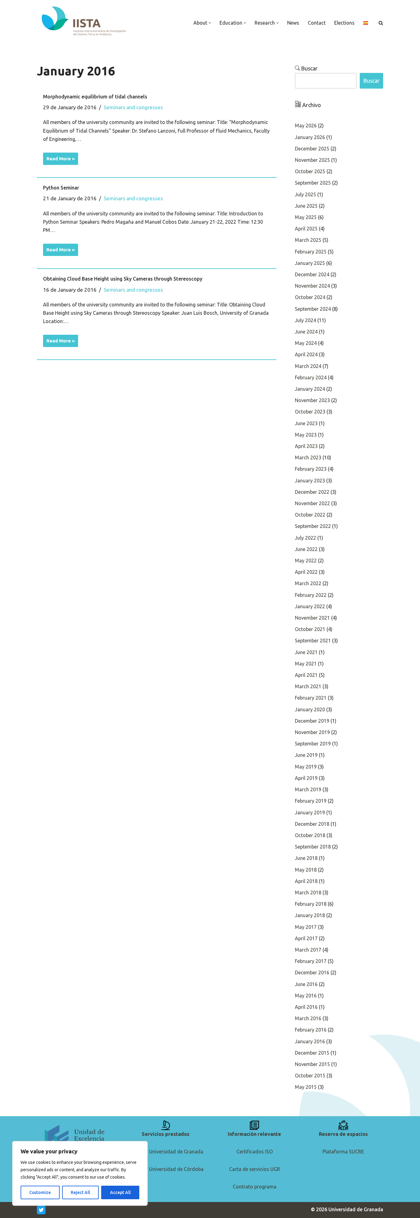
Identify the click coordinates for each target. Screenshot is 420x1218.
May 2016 (306, 995)
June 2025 (306, 206)
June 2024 (306, 331)
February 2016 (311, 1029)
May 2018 (306, 870)
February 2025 (311, 251)
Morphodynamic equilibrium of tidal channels (95, 96)
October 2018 (310, 835)
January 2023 (310, 480)
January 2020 (310, 709)
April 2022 (306, 572)
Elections (344, 23)
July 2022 (305, 538)
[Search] (380, 23)
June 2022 (306, 549)
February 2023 (311, 469)
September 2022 (313, 526)
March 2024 (308, 366)
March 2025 (308, 240)
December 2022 (312, 492)
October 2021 (310, 629)
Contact (317, 23)
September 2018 (313, 846)
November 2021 (312, 618)
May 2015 (306, 1087)
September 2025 (313, 183)
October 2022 (310, 514)
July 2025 (305, 194)
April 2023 (306, 446)
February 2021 (311, 698)
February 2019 (311, 801)
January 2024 (310, 389)
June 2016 (306, 984)
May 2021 (306, 663)
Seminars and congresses (133, 107)
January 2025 (310, 263)
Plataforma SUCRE (343, 1151)
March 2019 (308, 789)
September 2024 (313, 309)
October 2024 (310, 297)
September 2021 (313, 640)
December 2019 (312, 721)
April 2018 (306, 881)
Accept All (120, 1192)
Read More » (59, 157)
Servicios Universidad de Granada (165, 1151)
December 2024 (312, 274)
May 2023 (306, 434)
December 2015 (312, 1053)
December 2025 (312, 148)
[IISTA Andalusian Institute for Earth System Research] (84, 21)
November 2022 (312, 503)
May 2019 (306, 766)
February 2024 (311, 377)
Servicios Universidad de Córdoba (166, 1169)
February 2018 (311, 904)
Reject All (80, 1192)
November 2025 (312, 160)
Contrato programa (254, 1186)
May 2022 (306, 560)
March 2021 (308, 686)
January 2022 (310, 606)
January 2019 (310, 812)
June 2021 (306, 652)
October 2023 (310, 411)
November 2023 (312, 400)
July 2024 (305, 320)
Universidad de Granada (355, 1209)
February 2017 (311, 961)
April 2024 (306, 354)
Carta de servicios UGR (254, 1169)
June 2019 (306, 755)
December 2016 (312, 972)
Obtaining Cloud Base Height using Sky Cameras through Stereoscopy (122, 279)
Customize (40, 1192)
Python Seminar (61, 187)
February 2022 (311, 595)
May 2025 (306, 217)
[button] (210, 23)
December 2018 (312, 824)
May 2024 (306, 343)
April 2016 (306, 1007)
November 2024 (312, 286)
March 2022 (308, 583)
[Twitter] (41, 1210)
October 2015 (310, 1075)
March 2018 (308, 892)
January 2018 (310, 915)
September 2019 (313, 743)
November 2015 (312, 1064)
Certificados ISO (254, 1151)
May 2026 (306, 125)
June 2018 (306, 858)
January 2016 (310, 1041)
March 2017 (308, 949)
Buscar (309, 68)
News (293, 23)
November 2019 (312, 732)
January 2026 (310, 137)
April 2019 (306, 778)
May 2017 (306, 927)
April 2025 (306, 228)
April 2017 (306, 938)
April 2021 (306, 675)
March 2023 (308, 457)
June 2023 (306, 423)
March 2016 (308, 1018)
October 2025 (310, 171)
